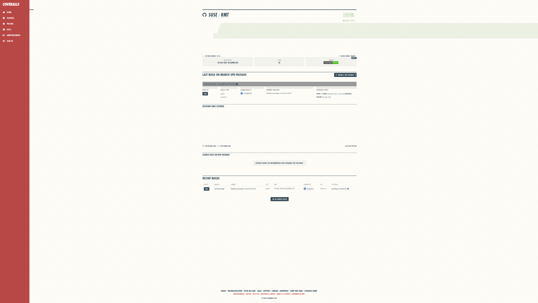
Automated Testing (298, 294)
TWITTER (248, 294)
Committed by (245, 89)
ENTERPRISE (284, 290)
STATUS (223, 290)
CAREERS (275, 290)
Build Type (225, 89)
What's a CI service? (283, 294)
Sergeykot (248, 93)
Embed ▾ (354, 58)
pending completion (220, 84)
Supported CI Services (268, 294)
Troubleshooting (235, 290)
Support (266, 290)
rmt (225, 15)
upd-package (219, 188)
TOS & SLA (256, 294)
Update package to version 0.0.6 (278, 93)
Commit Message (273, 89)
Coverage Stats (322, 89)
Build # (205, 89)
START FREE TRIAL (296, 290)
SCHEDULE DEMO (310, 290)
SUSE (212, 15)
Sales (259, 290)
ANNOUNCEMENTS (238, 294)
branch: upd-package (346, 75)
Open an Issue (250, 290)
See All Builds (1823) (279, 199)
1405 (205, 94)
